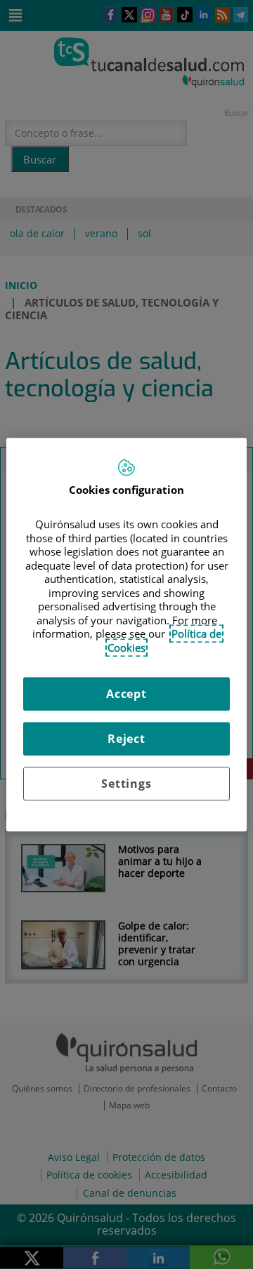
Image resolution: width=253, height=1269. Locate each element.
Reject (126, 738)
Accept (126, 693)
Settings (126, 783)
